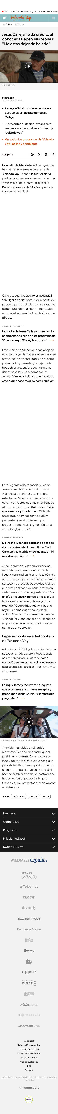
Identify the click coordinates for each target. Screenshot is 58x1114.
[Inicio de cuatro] (4, 17)
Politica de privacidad (29, 1049)
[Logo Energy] (29, 951)
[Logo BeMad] (29, 961)
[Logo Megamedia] (30, 1087)
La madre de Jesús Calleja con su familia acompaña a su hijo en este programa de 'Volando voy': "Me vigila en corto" (29, 335)
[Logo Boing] (29, 940)
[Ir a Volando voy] (21, 17)
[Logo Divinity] (29, 908)
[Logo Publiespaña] (29, 1015)
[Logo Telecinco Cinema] (29, 983)
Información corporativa (29, 1045)
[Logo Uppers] (29, 972)
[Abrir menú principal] (53, 17)
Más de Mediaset (14, 838)
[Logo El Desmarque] (29, 919)
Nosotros (9, 813)
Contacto (29, 1070)
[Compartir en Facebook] (53, 154)
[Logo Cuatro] (29, 897)
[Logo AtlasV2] (29, 1004)
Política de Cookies (29, 1057)
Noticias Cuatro (13, 847)
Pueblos (33, 796)
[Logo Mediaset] (29, 862)
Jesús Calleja (18, 796)
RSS (29, 1066)
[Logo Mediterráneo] (29, 1026)
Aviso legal (29, 1041)
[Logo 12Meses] (29, 994)
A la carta (19, 24)
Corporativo (11, 821)
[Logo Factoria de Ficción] (29, 929)
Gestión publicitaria (29, 1062)
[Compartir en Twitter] (39, 154)
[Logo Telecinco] (29, 886)
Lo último (7, 24)
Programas (10, 830)
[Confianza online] (29, 1102)
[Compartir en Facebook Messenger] (46, 154)
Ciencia (45, 796)
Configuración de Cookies (29, 1053)
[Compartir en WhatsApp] (32, 154)
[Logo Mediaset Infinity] (29, 876)
